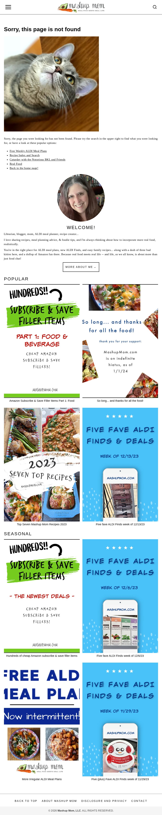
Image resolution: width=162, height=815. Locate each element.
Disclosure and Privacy (104, 801)
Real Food (16, 163)
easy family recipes (99, 250)
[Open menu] (8, 7)
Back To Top (26, 801)
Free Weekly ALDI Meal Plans (28, 151)
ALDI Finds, (73, 250)
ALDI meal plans (48, 250)
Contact (139, 801)
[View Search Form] (154, 7)
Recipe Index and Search (25, 155)
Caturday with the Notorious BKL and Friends (37, 159)
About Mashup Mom (59, 801)
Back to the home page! (24, 168)
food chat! (15, 258)
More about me (79, 267)
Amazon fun (45, 254)
